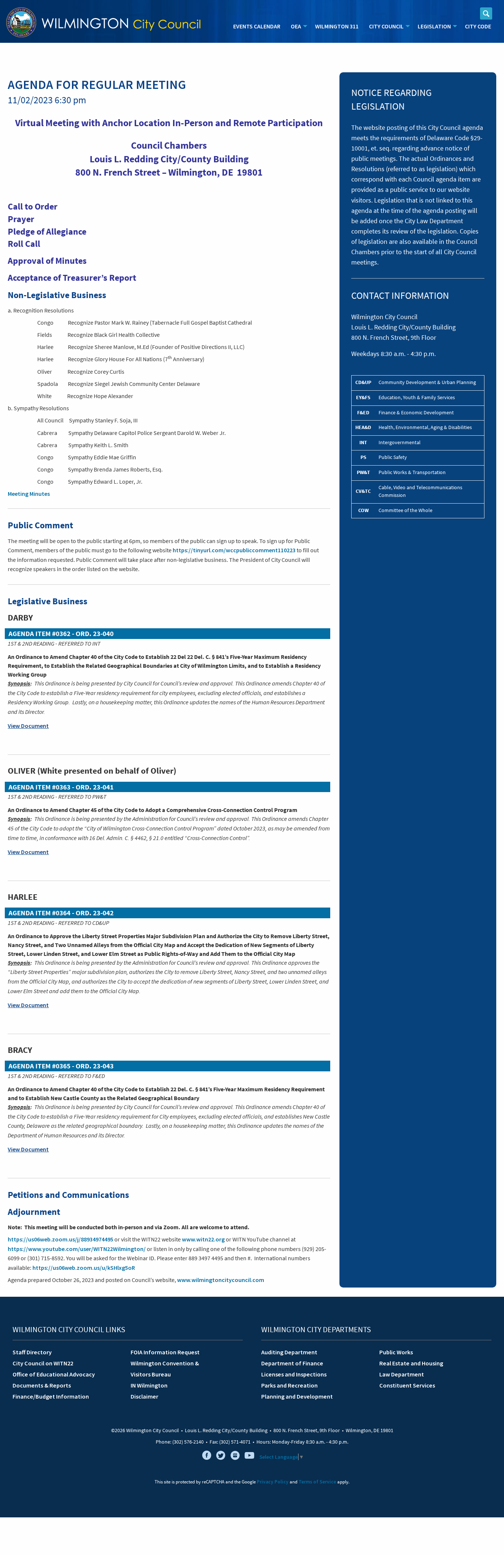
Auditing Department (289, 1352)
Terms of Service (317, 1482)
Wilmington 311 (337, 26)
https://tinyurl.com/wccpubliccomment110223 (234, 550)
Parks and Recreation (289, 1385)
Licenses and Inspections (294, 1374)
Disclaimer (144, 1396)
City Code (478, 26)
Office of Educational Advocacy (54, 1374)
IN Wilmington (149, 1385)
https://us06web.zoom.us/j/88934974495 (60, 1239)
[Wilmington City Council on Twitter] (221, 1457)
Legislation (434, 26)
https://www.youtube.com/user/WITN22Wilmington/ (77, 1248)
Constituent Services (407, 1385)
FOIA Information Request (165, 1352)
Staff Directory (32, 1352)
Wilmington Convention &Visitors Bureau (165, 1368)
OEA (296, 26)
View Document (28, 725)
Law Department (401, 1374)
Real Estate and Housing (411, 1363)
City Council (386, 26)
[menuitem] (257, 26)
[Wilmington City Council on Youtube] (249, 1457)
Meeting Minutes (29, 493)
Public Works (396, 1352)
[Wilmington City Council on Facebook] (206, 1457)
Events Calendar (256, 26)
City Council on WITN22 (43, 1363)
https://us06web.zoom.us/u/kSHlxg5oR (83, 1267)
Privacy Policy (273, 1482)
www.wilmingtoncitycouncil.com (220, 1279)
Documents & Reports (42, 1385)
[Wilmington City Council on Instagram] (235, 1457)
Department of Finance (292, 1363)
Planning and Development (297, 1396)
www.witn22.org (203, 1239)
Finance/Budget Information (51, 1396)
